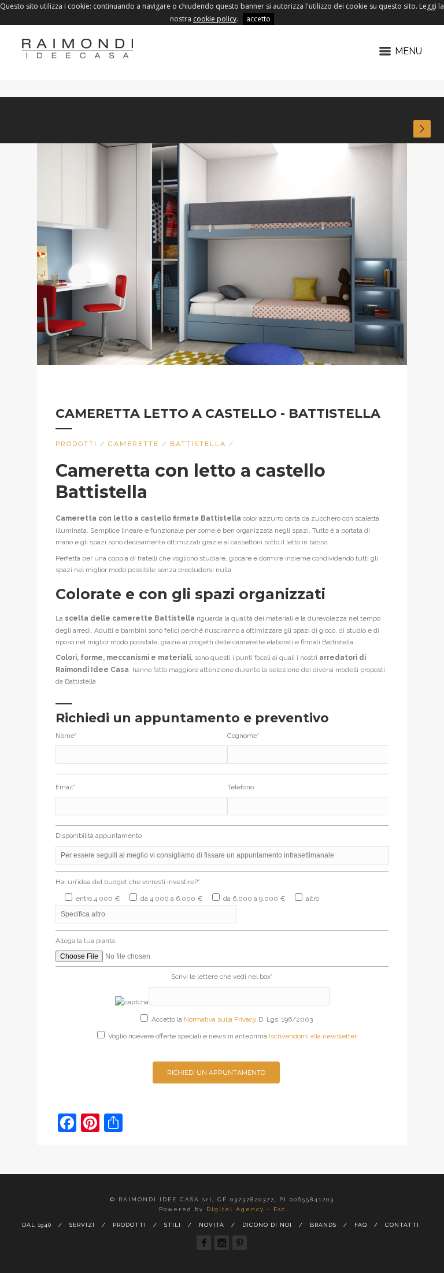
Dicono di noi (267, 1225)
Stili (172, 1225)
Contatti (402, 1225)
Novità (211, 1225)
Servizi (82, 1225)
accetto (258, 19)
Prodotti (76, 444)
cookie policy (214, 19)
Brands (323, 1225)
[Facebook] (204, 1242)
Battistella (198, 444)
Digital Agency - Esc (246, 1209)
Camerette (133, 444)
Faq (360, 1225)
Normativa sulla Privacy (220, 1019)
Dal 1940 (36, 1225)
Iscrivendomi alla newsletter (313, 1036)
